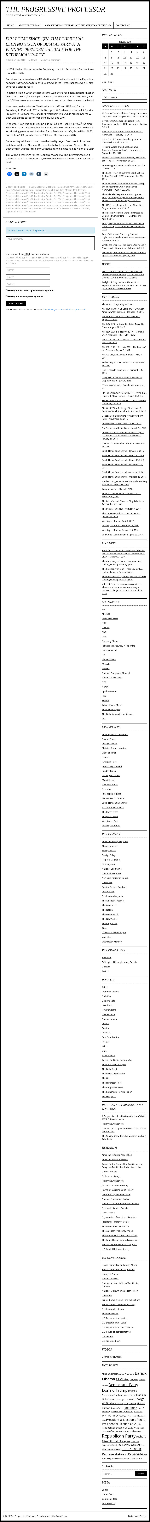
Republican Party (14, 211)
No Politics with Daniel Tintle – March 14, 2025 (124, 428)
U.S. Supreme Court (111, 1341)
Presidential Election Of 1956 (76, 193)
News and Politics (16, 186)
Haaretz (105, 757)
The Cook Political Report (114, 1064)
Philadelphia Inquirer (111, 793)
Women (115, 1458)
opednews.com (109, 691)
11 (131, 57)
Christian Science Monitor (114, 748)
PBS (104, 695)
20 (144, 62)
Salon (104, 1046)
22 (112, 68)
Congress (134, 1379)
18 (131, 62)
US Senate (135, 1454)
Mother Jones (108, 864)
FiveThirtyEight (109, 1009)
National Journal (109, 1019)
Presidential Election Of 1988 (47, 202)
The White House (110, 1313)
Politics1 (106, 1028)
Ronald (33, 59)
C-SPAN (105, 627)
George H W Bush (84, 186)
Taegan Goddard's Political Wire (117, 1060)
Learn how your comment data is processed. (64, 309)
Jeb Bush (55, 190)
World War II (137, 1458)
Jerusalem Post (109, 761)
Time (104, 928)
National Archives (110, 1278)
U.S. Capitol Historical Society (115, 1249)
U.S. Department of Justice (114, 1318)
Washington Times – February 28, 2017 (120, 525)
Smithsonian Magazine (112, 896)
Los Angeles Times (111, 775)
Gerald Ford (27, 190)
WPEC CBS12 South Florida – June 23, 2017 (122, 534)
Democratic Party (66, 186)
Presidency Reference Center (115, 1221)
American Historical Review (115, 1159)
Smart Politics (108, 1055)
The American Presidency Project (117, 1230)
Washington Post (110, 821)
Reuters (105, 700)
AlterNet (106, 613)
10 (124, 57)
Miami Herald (108, 780)
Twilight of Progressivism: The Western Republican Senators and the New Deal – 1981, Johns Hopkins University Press (124, 285)
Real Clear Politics (110, 1037)
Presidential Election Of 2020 (117, 1427)
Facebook (106, 957)
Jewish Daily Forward (112, 766)
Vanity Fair (107, 937)
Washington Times (111, 825)
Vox (103, 718)
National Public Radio (112, 677)
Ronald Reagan (120, 1441)
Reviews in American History (115, 1226)
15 (112, 62)
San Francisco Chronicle (113, 798)
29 (112, 73)
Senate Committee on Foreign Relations (121, 1300)
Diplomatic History (111, 1176)
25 (131, 68)
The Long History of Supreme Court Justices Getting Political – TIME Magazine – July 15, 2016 (123, 175)
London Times (109, 771)
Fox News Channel (127, 1395)
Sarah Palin (135, 1442)
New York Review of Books (115, 877)
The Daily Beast (109, 1069)
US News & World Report (114, 932)
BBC (104, 623)
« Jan (104, 82)
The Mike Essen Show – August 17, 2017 (121, 508)
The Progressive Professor (55, 9)
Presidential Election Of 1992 (76, 202)
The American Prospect (113, 900)
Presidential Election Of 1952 (47, 193)
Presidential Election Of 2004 (76, 205)
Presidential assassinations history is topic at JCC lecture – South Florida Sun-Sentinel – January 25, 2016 (123, 435)
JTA (103, 654)
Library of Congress (111, 1274)
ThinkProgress (109, 1096)
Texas (143, 1445)
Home (10, 25)
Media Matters (109, 659)
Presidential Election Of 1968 (76, 196)
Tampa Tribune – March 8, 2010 (117, 489)
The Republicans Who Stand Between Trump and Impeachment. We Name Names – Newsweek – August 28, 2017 (123, 186)
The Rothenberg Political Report (117, 1091)
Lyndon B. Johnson (132, 1411)
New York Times (110, 784)
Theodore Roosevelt (112, 1449)
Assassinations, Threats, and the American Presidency (78, 25)
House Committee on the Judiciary (118, 1269)
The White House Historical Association (120, 1240)
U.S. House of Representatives (116, 1331)
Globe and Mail (109, 752)
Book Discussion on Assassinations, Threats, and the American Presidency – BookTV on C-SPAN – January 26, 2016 (123, 553)
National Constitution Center (115, 1199)
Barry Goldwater (38, 186)
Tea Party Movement (128, 1444)
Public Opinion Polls (126, 1431)
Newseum (107, 1295)
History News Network (112, 1123)
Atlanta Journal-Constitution (115, 734)
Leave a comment (51, 59)
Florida (117, 1395)
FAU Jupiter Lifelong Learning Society (119, 962)
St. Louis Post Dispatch (113, 807)
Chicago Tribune (109, 743)
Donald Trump (115, 1390)
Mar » (111, 82)
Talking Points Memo (112, 705)
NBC (104, 682)
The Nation (107, 909)
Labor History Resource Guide (116, 1194)
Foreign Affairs (109, 850)
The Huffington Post (111, 1082)
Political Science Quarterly (114, 887)
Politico (105, 1023)
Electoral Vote (108, 1000)
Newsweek (107, 882)
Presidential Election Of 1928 (19, 193)
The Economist (109, 905)
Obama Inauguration (112, 1356)
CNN (104, 636)
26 (137, 68)
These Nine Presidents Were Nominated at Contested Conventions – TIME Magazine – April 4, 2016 (122, 215)
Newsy (105, 686)
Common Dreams (110, 991)
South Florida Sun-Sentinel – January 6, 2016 (123, 450)
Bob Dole (52, 186)
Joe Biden (130, 1408)
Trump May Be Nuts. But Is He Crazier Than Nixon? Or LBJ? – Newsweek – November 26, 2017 (123, 226)
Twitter (105, 971)
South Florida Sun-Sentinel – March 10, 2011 (123, 455)
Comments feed (109, 1498)
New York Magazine (111, 873)
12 (137, 57)
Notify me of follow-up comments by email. (31, 290)
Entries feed (107, 1494)
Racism (138, 1431)
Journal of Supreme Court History (117, 1189)
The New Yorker (109, 918)
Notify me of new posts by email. (26, 296)
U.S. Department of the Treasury (117, 1327)
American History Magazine (115, 841)
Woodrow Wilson (125, 1458)
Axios (104, 987)
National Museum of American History (120, 1290)
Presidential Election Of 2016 (75, 208)
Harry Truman (130, 1403)
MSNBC (105, 668)
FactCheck (107, 1005)
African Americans (126, 1374)
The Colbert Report (111, 709)
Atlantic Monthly (109, 846)
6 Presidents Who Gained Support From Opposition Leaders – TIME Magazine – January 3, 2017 (124, 123)
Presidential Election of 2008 (19, 208)
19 (137, 62)
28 (105, 73)
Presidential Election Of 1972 (19, 199)
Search (141, 1473)
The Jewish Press (110, 812)
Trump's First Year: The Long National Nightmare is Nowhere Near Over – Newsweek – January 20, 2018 (124, 237)
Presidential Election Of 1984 (19, 202)
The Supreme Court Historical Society (119, 1235)
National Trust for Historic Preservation (120, 1203)
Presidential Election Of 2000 (47, 205)
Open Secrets (108, 1212)
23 (118, 68)
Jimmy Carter (117, 1408)
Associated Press (110, 618)
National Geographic (111, 868)
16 (118, 62)
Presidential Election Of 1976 (47, 199)
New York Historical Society (115, 1208)
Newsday (106, 789)
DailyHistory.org (109, 1171)
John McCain (66, 190)
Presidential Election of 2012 (47, 208)
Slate (104, 1050)
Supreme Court (109, 1444)
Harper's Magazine (111, 859)
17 (124, 62)
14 (105, 62)
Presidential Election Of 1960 (19, 196)
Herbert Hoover (42, 190)
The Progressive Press (112, 1087)
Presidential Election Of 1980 (76, 199)
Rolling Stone (108, 891)
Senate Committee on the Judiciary (118, 1304)
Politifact (106, 1032)
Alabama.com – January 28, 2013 (117, 304)
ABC (104, 609)
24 (124, 68)
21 (105, 68)
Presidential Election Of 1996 (19, 205)
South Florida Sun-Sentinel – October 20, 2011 (124, 472)
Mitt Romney (79, 190)
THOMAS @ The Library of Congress (119, 1244)
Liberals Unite (108, 1014)
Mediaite (106, 664)
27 (144, 68)
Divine (131, 1516)
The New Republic (110, 914)
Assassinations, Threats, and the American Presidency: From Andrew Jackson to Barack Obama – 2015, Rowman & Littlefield (123, 274)
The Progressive (109, 923)
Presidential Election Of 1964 (47, 196)
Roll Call (105, 1041)
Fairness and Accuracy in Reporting (118, 645)
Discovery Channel (111, 641)
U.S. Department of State (114, 1322)
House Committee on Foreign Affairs (119, 1265)
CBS (104, 632)
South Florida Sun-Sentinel (114, 802)
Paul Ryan (123, 1416)
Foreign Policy (108, 855)
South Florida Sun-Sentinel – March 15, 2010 (123, 460)
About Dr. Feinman (29, 25)
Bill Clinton (122, 1379)
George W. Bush (13, 190)
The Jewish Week (110, 816)
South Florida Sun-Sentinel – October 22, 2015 (124, 476)
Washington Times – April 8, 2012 (118, 521)
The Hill (105, 1078)
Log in (105, 1489)
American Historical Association (117, 1154)
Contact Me (123, 25)
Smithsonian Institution (113, 1309)
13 (144, 57)
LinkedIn (106, 966)
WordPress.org (109, 1503)
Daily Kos (106, 996)
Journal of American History (115, 1185)
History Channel (109, 650)
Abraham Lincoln (110, 1373)
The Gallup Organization (113, 1073)
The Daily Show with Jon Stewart (117, 714)
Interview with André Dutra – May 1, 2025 (121, 423)
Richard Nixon (29, 211)
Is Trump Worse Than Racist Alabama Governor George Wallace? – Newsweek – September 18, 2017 (122, 149)
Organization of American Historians (119, 1217)
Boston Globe (108, 739)
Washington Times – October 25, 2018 (120, 530)
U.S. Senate (107, 1336)
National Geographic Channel (116, 673)
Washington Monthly (112, 941)
